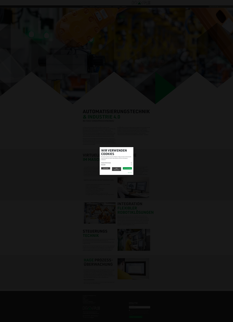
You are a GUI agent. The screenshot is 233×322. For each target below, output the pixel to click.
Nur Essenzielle (116, 169)
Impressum (130, 172)
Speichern (105, 168)
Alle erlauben (127, 168)
